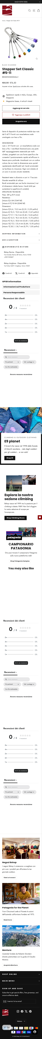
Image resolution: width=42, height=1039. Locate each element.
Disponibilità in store (17, 247)
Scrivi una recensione (21, 341)
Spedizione (16, 86)
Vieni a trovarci (9, 878)
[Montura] (21, 936)
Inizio (3, 21)
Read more (8, 920)
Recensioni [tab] (10, 350)
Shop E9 (9, 458)
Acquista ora (21, 121)
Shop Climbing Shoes (16, 518)
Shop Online (9, 974)
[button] (21, 315)
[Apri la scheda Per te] (35, 1031)
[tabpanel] (21, 377)
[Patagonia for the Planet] (21, 893)
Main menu (8, 981)
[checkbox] (11, 367)
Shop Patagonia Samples (20, 561)
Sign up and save (12, 988)
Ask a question (10, 240)
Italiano (19, 1021)
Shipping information (13, 234)
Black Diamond (9, 65)
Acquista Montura (11, 965)
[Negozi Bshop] (21, 848)
